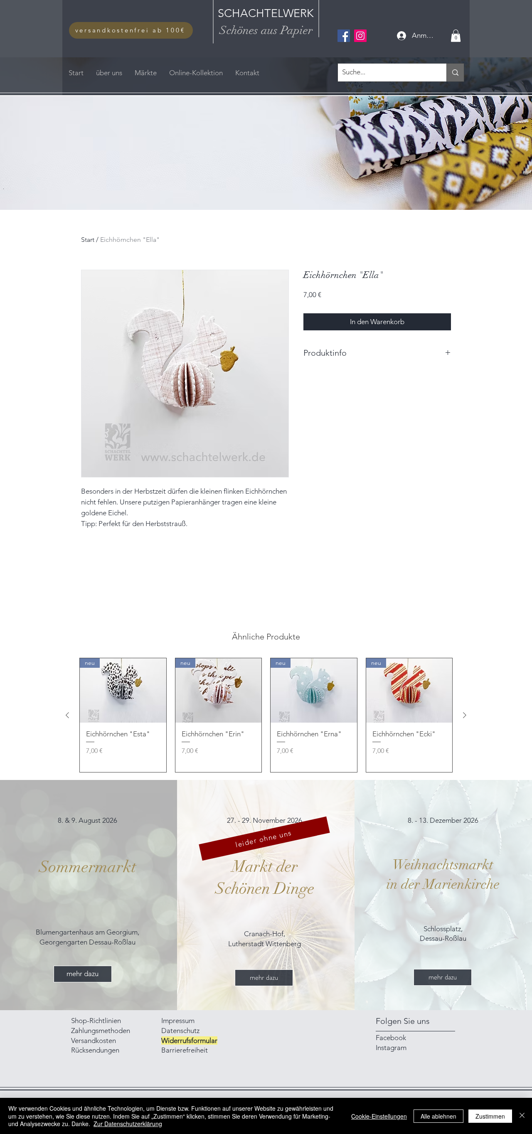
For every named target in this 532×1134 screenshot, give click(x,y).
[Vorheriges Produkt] (67, 715)
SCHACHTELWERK (266, 13)
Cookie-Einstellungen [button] (379, 1116)
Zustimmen (490, 1116)
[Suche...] (455, 72)
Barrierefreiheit (184, 1050)
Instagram (391, 1047)
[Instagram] (360, 36)
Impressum (178, 1020)
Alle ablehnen (438, 1116)
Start (87, 240)
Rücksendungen (95, 1050)
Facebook (391, 1037)
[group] (266, 715)
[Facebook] (343, 36)
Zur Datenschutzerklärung (128, 1123)
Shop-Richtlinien (96, 1020)
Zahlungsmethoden (101, 1030)
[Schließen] (522, 1115)
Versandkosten (93, 1040)
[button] (456, 36)
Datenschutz (180, 1030)
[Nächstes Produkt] (465, 715)
